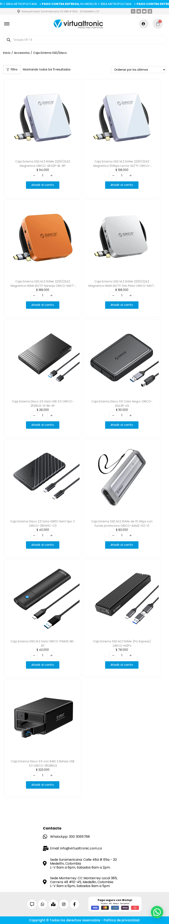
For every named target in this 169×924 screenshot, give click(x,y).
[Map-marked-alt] (53, 904)
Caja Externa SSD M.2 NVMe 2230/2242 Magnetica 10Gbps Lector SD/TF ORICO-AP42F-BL (122, 165)
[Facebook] (138, 11)
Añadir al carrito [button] (42, 185)
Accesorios (22, 53)
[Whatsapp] (42, 904)
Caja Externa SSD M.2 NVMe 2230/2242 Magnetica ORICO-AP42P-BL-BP (42, 163)
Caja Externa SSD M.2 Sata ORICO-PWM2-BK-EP (43, 643)
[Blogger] (150, 11)
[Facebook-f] (74, 904)
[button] (157, 912)
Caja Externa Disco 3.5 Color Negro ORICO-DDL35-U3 (122, 403)
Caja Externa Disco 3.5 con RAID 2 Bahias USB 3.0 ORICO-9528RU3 (42, 763)
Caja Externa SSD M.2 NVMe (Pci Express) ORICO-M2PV (122, 643)
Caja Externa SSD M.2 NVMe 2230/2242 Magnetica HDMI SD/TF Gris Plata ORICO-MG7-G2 (121, 285)
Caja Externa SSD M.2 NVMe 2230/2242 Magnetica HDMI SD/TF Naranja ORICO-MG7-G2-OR (43, 285)
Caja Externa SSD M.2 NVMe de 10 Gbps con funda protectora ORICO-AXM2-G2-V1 (122, 523)
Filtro (14, 69)
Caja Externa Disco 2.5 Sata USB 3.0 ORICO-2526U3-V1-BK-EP (43, 403)
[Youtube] (144, 11)
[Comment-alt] (32, 904)
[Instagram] (133, 11)
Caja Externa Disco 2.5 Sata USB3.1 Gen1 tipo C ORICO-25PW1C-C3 (42, 523)
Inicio (7, 53)
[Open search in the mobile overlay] (84, 40)
